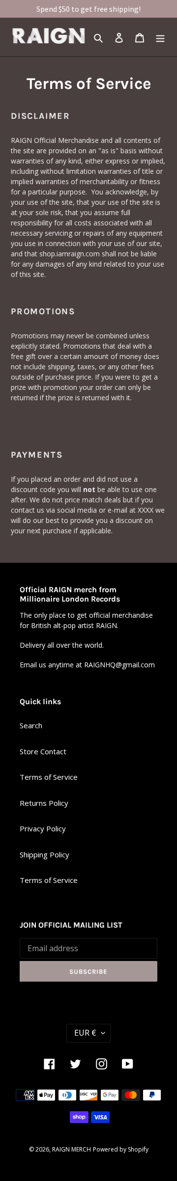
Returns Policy (44, 803)
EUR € (85, 1032)
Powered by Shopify (120, 1149)
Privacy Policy (43, 828)
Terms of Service (49, 777)
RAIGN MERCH (71, 1149)
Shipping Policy (44, 854)
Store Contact (43, 751)
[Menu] (160, 37)
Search (31, 725)
